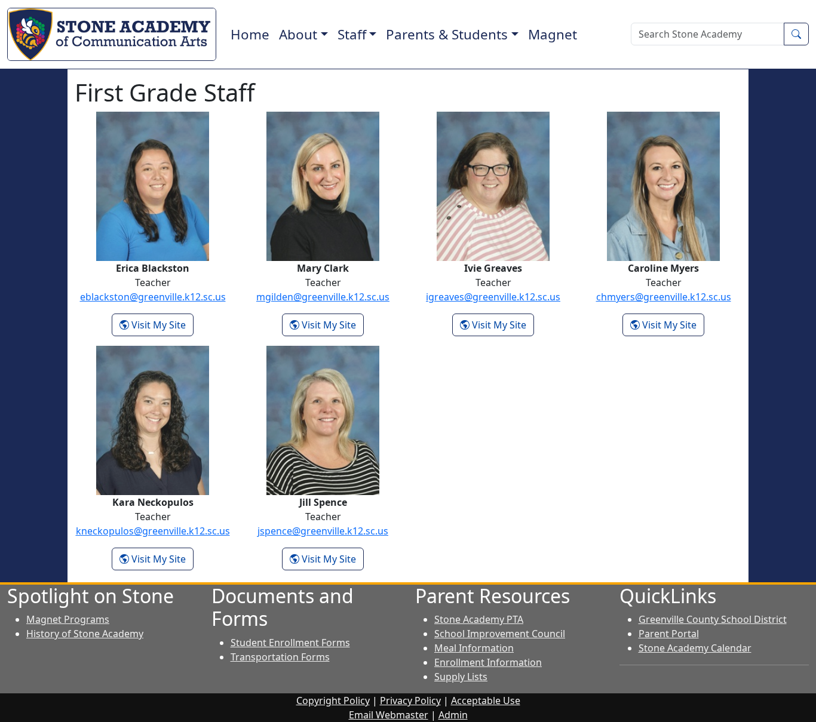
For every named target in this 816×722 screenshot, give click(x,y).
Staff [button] (352, 34)
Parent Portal (669, 633)
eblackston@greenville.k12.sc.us (153, 296)
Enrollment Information (488, 662)
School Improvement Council (499, 633)
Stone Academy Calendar (695, 648)
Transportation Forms (280, 656)
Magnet (552, 34)
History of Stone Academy (84, 633)
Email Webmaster (388, 714)
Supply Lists (460, 676)
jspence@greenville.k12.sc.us (322, 530)
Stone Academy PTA (478, 619)
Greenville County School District (713, 619)
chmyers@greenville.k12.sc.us (663, 296)
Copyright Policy (333, 700)
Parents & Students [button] (447, 34)
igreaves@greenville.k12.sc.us (493, 296)
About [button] (298, 34)
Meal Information (474, 648)
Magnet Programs (67, 619)
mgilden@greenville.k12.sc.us (322, 296)
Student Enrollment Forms (290, 642)
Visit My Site (161, 324)
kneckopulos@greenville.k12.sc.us (153, 530)
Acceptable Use (485, 700)
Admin (453, 714)
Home (250, 34)
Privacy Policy (410, 700)
